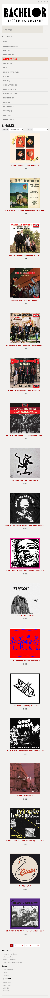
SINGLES (9, 36)
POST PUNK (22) (8, 55)
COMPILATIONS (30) (10, 85)
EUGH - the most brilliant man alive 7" (25, 661)
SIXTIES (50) (7, 111)
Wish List (6, 988)
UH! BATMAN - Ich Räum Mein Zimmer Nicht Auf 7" (25, 210)
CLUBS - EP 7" (25, 886)
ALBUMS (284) (8, 63)
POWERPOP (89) (8, 98)
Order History (7, 985)
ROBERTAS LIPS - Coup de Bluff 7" (25, 165)
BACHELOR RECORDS (10, 46)
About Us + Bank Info (10, 954)
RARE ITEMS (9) (8, 119)
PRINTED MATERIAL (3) (11, 72)
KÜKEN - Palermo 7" (25, 796)
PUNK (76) (6, 102)
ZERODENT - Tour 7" (25, 616)
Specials (5, 975)
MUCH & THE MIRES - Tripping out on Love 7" (25, 436)
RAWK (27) (6, 115)
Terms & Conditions (9, 960)
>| (38, 945)
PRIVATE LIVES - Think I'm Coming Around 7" (25, 841)
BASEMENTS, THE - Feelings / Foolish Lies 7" (25, 345)
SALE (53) (6, 81)
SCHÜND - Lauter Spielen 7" (25, 706)
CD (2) (5, 68)
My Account (7, 982)
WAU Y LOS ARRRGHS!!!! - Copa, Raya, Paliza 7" (25, 526)
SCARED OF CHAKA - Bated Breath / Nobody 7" (25, 571)
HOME (5, 42)
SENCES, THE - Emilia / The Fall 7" (25, 300)
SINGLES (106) (10, 59)
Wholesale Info (8, 957)
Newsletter (6, 991)
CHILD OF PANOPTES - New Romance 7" (25, 390)
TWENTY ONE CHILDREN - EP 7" (25, 480)
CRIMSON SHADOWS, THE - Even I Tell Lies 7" (25, 931)
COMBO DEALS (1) (9, 89)
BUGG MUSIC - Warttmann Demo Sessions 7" (25, 751)
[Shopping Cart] (41, 2)
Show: (30, 129)
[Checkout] (44, 2)
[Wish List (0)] (38, 2)
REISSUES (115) (8, 106)
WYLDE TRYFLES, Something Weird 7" (25, 255)
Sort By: (5, 129)
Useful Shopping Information (12, 963)
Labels (5, 973)
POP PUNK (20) (8, 50)
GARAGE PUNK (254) (10, 93)
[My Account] (48, 2)
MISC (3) (6, 76)
